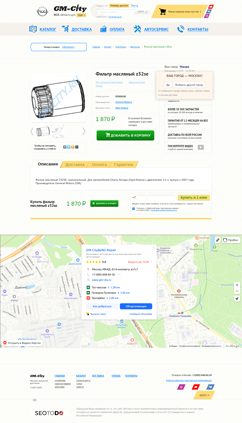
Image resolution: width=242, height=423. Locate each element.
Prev (32, 131)
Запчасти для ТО (83, 381)
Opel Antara (120, 47)
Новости (80, 387)
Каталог (107, 47)
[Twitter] (69, 145)
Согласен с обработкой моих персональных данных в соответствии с (157, 209)
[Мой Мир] (77, 145)
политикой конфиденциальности (164, 210)
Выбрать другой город (189, 84)
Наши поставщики (63, 384)
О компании (60, 381)
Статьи (79, 384)
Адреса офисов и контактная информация (189, 380)
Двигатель (135, 47)
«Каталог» (68, 46)
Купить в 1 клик (194, 197)
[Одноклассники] (73, 145)
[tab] (47, 164)
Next (83, 131)
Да (168, 84)
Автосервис (60, 387)
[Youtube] (211, 7)
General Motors (123, 102)
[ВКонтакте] (209, 11)
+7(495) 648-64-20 (202, 375)
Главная (96, 47)
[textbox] (116, 11)
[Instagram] (207, 16)
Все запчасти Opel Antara (109, 82)
